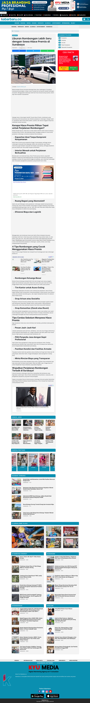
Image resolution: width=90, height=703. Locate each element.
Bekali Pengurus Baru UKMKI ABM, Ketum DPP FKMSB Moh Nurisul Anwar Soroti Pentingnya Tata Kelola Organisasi (31, 619)
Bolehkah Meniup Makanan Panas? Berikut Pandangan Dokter (50, 430)
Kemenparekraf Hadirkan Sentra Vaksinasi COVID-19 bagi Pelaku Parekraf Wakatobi (27, 430)
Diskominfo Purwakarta (66, 47)
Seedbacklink (82, 15)
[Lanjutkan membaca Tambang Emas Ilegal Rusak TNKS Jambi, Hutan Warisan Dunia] (15, 578)
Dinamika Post (64, 15)
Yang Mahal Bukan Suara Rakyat (63, 608)
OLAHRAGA (47, 23)
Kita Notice (56, 15)
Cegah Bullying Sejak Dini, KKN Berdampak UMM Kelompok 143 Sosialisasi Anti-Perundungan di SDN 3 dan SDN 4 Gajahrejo (31, 610)
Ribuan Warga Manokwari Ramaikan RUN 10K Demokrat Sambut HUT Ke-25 (66, 585)
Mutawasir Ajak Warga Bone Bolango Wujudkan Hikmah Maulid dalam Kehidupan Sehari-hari (38, 488)
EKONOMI (34, 23)
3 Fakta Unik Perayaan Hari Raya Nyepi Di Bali (15, 443)
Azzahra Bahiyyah (21, 86)
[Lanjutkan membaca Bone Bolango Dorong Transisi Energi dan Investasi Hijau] (16, 507)
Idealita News (47, 15)
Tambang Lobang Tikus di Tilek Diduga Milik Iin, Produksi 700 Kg (30, 566)
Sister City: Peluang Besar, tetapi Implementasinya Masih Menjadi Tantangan (63, 629)
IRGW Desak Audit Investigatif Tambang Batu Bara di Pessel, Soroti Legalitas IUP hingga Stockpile (30, 596)
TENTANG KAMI (50, 660)
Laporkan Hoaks (64, 68)
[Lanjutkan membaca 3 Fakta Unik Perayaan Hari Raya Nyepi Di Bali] (16, 436)
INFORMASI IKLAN (28, 660)
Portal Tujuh (39, 15)
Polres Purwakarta (65, 45)
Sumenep (63, 40)
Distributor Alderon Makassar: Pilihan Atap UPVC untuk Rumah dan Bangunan (66, 576)
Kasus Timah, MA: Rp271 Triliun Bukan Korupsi (30, 557)
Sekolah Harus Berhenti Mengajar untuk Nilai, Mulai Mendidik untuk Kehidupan (65, 637)
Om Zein (63, 42)
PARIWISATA (41, 23)
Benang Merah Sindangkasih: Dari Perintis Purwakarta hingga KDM (66, 647)
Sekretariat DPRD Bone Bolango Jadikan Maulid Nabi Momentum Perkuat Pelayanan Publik (37, 496)
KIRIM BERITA (62, 660)
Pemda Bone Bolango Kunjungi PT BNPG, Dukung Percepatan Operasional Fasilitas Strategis (31, 586)
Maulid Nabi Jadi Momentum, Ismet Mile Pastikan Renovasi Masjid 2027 (39, 480)
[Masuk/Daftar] (84, 19)
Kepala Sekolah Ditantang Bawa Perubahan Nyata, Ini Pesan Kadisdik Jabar (31, 628)
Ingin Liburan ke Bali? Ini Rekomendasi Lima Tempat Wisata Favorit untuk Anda (27, 444)
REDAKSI (17, 660)
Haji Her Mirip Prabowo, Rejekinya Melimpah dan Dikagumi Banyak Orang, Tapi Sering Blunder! (65, 619)
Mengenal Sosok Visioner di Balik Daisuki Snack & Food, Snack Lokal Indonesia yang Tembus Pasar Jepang (65, 60)
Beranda (17, 23)
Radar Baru (73, 15)
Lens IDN (21, 15)
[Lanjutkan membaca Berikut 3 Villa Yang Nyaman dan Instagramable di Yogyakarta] (50, 436)
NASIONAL (23, 23)
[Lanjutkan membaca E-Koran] (22, 459)
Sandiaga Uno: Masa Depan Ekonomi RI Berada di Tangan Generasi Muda (16, 430)
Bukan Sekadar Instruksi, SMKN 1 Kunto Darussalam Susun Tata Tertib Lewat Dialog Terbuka (30, 638)
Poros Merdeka (29, 15)
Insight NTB (5, 15)
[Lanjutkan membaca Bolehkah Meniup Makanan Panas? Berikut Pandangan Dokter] (50, 422)
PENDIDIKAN (49, 26)
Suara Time (13, 15)
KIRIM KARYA (39, 660)
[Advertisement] (33, 106)
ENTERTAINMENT (56, 23)
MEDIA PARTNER (73, 660)
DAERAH (29, 23)
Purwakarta (64, 38)
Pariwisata (15, 35)
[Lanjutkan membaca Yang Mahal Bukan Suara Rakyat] (50, 611)
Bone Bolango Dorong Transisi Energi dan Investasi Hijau (38, 504)
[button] (88, 19)
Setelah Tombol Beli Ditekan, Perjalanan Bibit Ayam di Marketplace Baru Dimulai (65, 557)
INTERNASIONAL (66, 23)
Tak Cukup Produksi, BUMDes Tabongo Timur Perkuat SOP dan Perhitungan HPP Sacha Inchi (31, 648)
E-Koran (22, 467)
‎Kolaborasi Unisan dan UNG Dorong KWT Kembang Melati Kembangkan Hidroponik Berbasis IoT (66, 567)
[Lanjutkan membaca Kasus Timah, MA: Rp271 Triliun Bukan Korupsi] (15, 559)
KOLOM (73, 23)
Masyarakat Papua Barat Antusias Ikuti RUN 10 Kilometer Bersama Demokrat (65, 595)
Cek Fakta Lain (73, 68)
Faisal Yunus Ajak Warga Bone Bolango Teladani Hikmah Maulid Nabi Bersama (38, 513)
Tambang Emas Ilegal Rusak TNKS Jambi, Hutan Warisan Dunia (31, 576)
